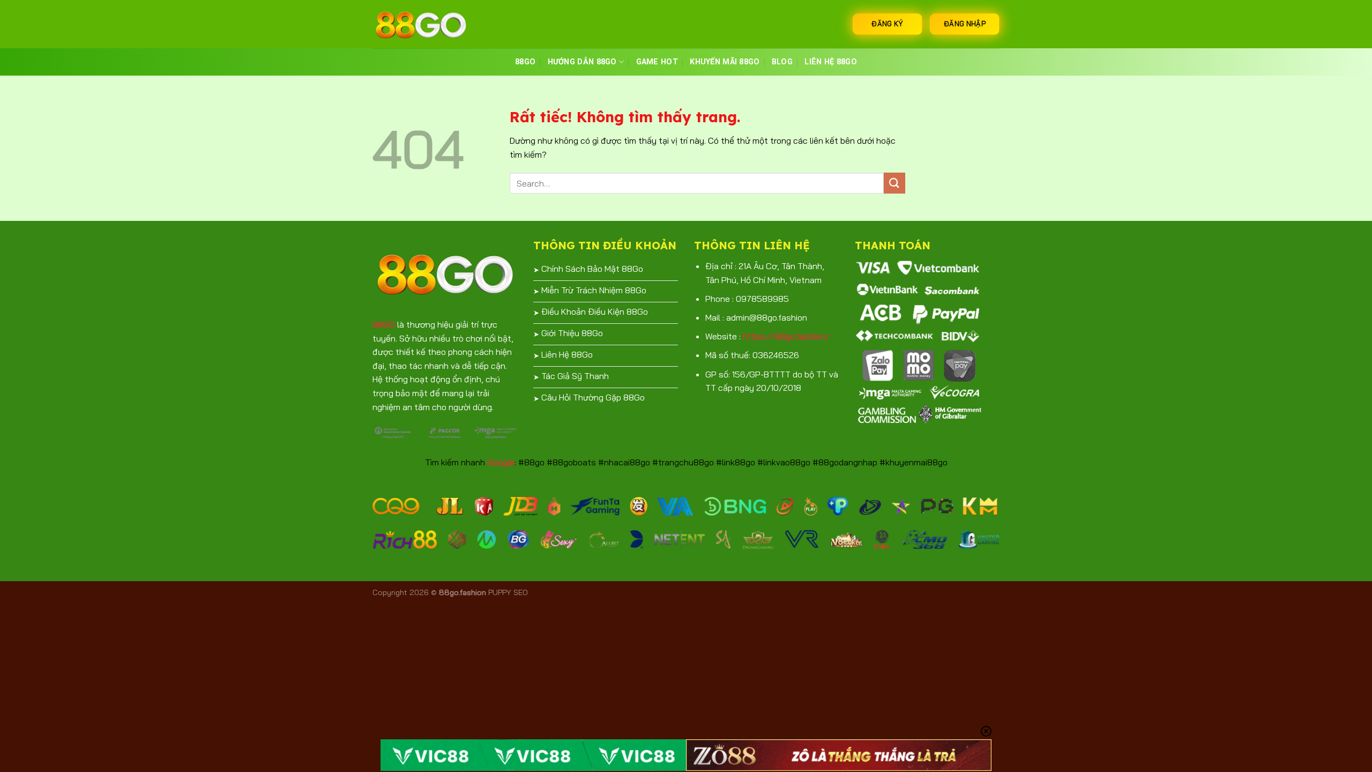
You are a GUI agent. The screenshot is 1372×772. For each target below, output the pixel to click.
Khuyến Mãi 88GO (724, 61)
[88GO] (426, 24)
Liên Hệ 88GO (830, 61)
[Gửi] (894, 183)
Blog (782, 61)
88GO (525, 61)
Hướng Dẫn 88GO (582, 61)
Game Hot (657, 61)
